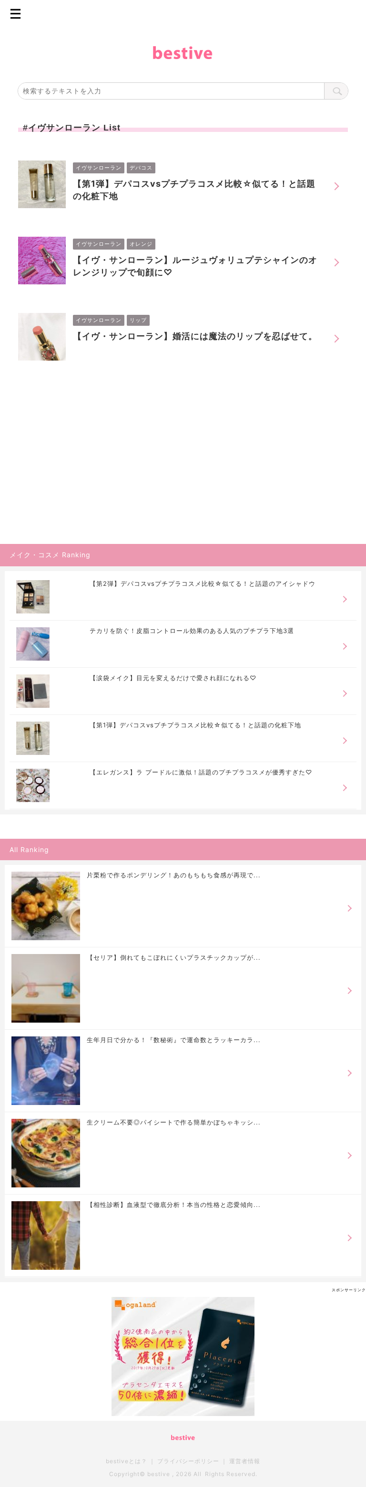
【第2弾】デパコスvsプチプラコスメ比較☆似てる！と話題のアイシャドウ (202, 583)
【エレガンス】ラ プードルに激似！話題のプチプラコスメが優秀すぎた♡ (201, 772)
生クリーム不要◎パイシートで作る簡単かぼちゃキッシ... (174, 1122)
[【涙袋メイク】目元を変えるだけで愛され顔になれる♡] (33, 691)
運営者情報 (244, 1461)
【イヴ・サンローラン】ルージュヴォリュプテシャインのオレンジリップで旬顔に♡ (195, 266)
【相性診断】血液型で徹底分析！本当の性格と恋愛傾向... (174, 1204)
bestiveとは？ (126, 1461)
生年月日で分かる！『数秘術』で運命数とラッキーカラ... (174, 1040)
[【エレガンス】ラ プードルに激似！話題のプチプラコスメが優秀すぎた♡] (33, 785)
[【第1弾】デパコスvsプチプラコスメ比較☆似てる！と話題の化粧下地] (33, 738)
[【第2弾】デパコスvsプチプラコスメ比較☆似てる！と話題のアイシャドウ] (33, 596)
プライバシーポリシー (188, 1461)
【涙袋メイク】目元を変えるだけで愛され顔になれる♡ (173, 678)
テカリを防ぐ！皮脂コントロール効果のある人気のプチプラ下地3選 (192, 630)
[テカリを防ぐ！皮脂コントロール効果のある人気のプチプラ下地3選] (33, 644)
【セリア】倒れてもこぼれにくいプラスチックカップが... (174, 957)
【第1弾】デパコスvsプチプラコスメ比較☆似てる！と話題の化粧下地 (194, 190)
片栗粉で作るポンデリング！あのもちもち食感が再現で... (174, 875)
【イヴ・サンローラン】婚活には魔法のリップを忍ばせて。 (195, 336)
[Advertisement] (71, 477)
